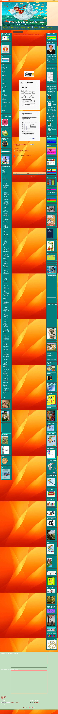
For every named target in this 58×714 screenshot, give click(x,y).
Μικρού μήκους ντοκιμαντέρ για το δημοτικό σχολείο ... (6, 222)
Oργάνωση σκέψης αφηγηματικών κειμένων (5, 342)
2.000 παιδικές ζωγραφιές (5, 210)
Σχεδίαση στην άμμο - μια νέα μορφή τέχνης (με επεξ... (6, 238)
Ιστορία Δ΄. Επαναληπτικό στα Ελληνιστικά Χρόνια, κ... (6, 219)
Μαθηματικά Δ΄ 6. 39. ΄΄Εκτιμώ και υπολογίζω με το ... (6, 347)
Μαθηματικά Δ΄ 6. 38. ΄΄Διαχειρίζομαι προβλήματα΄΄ (6, 367)
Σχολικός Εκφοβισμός (4, 103)
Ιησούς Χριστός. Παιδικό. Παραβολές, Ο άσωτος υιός (6, 354)
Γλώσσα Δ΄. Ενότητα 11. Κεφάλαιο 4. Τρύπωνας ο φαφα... (6, 330)
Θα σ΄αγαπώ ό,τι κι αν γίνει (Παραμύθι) (6, 281)
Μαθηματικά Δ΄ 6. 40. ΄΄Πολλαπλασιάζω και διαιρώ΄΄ (6, 344)
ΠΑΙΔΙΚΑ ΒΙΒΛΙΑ (3, 95)
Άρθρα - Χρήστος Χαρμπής (50, 64)
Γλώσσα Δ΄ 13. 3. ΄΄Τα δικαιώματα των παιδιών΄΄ (6, 279)
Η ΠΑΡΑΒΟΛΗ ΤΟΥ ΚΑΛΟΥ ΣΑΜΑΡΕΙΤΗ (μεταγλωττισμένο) (5, 316)
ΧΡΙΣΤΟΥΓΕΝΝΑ (3, 109)
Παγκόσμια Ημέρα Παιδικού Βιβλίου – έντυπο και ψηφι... (6, 379)
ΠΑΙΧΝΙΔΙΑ (2, 98)
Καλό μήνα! (4, 392)
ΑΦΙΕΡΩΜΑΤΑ (3, 67)
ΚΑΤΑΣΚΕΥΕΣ (3, 83)
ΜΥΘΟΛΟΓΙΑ (3, 91)
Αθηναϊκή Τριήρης (5, 245)
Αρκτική (4, 360)
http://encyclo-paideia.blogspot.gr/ (51, 359)
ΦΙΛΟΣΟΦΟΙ (3, 106)
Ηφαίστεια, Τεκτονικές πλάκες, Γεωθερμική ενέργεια (6, 311)
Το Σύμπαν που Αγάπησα (5, 365)
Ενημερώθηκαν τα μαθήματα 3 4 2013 (6, 369)
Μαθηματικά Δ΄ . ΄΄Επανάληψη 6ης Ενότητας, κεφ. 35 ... (6, 307)
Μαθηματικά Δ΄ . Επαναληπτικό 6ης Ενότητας (6, 299)
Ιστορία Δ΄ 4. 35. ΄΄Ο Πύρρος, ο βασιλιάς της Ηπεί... (6, 389)
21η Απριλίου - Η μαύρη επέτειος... (6, 225)
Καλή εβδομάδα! (5, 324)
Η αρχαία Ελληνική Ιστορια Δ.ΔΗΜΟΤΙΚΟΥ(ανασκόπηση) (6, 288)
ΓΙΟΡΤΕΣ (2, 71)
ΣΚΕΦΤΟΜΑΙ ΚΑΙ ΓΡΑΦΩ (4, 102)
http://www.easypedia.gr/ (50, 358)
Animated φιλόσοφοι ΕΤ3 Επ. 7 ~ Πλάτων (6, 285)
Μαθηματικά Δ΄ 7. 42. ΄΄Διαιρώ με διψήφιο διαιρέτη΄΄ (6, 270)
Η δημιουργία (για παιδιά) (5, 323)
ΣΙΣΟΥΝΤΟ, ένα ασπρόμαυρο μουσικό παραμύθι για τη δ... (6, 302)
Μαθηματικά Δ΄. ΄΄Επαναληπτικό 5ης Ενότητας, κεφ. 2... (6, 386)
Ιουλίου (4, 174)
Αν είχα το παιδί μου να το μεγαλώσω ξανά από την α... (6, 207)
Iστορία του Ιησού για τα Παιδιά (6, 186)
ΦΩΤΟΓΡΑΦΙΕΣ (3, 107)
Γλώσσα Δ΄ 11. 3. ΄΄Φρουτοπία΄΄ (5, 374)
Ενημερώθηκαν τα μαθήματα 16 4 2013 (5, 267)
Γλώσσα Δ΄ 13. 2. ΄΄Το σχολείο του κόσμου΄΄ (6, 293)
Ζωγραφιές (29, 27)
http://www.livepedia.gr (50, 356)
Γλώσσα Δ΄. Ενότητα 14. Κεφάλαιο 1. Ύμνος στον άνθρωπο (5, 227)
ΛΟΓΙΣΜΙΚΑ (3, 86)
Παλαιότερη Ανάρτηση (41, 173)
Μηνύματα (23, 27)
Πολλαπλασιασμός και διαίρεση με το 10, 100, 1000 (6, 274)
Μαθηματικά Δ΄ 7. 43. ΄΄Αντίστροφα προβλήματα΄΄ (6, 252)
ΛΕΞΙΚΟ (48, 228)
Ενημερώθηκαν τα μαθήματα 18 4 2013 (5, 255)
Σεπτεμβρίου (5, 173)
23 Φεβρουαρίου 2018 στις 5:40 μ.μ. (24, 150)
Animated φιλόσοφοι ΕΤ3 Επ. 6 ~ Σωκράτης (5, 350)
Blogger (33, 707)
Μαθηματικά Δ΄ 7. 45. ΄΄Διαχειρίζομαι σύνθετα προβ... (6, 214)
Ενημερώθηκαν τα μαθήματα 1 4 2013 (6, 391)
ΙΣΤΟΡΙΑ (2, 82)
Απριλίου (4, 178)
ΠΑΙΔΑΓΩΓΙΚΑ (3, 94)
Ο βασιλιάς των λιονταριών (5, 352)
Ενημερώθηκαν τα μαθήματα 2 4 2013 (6, 381)
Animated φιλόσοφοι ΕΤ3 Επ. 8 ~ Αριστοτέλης (5, 180)
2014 (3, 171)
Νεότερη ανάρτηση (17, 173)
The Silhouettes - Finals (6, 208)
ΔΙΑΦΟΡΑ (2, 76)
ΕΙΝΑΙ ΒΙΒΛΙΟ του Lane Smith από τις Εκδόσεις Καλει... (6, 371)
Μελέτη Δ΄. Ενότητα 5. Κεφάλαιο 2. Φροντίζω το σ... (6, 357)
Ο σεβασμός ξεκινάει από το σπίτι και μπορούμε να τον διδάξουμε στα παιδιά (52, 88)
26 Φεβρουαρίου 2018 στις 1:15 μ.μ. (27, 155)
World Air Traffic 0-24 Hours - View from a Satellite (6, 376)
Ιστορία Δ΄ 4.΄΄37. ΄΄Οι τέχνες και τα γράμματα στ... (6, 332)
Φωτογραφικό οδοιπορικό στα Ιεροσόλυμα (5, 188)
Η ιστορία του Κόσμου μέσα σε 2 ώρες (6, 309)
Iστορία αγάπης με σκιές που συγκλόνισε (5, 241)
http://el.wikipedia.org (50, 355)
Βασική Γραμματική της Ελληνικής (6, 257)
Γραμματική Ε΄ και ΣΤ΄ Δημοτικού (6, 382)
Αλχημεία (4, 244)
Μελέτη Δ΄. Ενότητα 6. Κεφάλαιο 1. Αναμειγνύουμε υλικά (6, 249)
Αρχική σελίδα (5, 27)
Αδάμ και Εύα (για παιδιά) (5, 321)
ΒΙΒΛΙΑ (2, 68)
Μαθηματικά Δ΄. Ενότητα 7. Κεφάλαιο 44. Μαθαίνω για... (6, 232)
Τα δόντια (4, 265)
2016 (3, 169)
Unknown (17, 150)
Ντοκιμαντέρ (49, 27)
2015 (3, 170)
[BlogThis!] (30, 144)
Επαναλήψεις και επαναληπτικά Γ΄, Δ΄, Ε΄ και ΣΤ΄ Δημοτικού (52, 121)
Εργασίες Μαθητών (14, 27)
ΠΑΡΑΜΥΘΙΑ (3, 99)
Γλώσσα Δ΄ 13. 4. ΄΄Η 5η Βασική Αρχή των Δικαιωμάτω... (6, 261)
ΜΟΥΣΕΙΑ (2, 90)
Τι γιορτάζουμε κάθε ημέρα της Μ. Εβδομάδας (5, 184)
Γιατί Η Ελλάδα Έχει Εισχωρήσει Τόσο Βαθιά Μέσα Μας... (6, 199)
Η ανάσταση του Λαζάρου (5, 196)
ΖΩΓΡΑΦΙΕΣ (3, 79)
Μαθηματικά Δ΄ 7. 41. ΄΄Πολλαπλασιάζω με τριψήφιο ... (6, 291)
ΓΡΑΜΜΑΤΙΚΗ (3, 75)
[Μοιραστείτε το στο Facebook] (32, 144)
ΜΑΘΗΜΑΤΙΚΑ (18, 145)
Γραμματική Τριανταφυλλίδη (5, 258)
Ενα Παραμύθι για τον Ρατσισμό (6, 243)
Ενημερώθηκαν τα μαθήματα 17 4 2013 (5, 263)
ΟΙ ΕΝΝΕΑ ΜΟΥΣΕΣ (5, 211)
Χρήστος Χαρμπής (18, 155)
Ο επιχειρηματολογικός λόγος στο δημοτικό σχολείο (6, 339)
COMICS (2, 110)
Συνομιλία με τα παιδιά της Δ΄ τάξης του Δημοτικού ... (6, 204)
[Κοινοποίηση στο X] (31, 144)
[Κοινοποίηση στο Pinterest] (33, 144)
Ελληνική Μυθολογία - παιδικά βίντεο (6, 283)
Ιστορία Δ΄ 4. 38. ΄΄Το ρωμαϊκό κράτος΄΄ (5, 202)
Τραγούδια (43, 27)
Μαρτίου (4, 393)
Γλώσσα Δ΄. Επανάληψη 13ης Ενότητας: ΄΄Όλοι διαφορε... (5, 234)
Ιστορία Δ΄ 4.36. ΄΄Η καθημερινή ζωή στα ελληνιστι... (6, 335)
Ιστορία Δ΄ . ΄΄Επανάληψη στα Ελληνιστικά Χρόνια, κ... (6, 295)
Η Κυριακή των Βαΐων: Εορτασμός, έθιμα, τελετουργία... (6, 193)
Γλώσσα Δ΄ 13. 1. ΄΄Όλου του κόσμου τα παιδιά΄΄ (6, 304)
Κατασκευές (36, 27)
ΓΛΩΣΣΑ (2, 72)
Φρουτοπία (4, 384)
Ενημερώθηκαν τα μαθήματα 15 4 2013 (5, 277)
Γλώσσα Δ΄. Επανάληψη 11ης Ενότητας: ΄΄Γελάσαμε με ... (5, 326)
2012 (3, 397)
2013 (3, 172)
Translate (17, 702)
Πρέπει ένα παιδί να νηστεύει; (5, 190)
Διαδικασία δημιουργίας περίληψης (6, 337)
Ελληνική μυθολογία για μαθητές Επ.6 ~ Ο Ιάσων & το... (6, 216)
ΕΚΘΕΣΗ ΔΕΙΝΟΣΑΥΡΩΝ (5, 359)
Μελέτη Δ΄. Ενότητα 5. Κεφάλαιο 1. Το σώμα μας (6, 363)
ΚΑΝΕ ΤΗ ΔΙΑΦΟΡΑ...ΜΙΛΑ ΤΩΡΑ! (5, 314)
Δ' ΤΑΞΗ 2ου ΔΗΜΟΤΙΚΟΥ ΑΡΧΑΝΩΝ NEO (51, 128)
